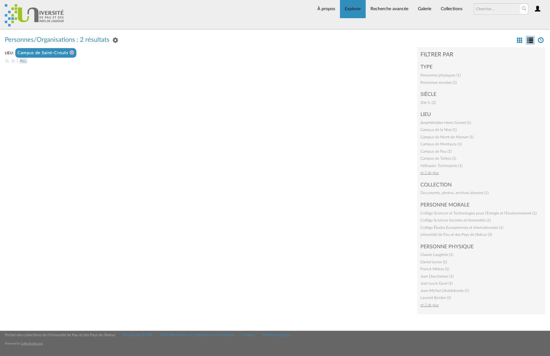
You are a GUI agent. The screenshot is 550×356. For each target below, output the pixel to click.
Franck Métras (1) (434, 269)
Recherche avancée (389, 9)
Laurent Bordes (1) (435, 298)
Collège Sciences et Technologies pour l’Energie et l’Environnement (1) (478, 213)
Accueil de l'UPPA (137, 335)
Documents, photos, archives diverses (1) (454, 193)
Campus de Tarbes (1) (438, 158)
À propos (326, 9)
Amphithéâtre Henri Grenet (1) (445, 123)
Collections (451, 9)
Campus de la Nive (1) (438, 130)
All (23, 61)
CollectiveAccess (32, 343)
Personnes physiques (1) (440, 75)
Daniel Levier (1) (433, 262)
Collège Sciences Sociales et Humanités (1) (455, 220)
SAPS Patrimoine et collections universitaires (197, 335)
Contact (248, 335)
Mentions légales (276, 335)
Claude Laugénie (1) (436, 255)
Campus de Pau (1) (436, 151)
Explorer (353, 9)
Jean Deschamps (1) (437, 276)
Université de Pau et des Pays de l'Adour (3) (456, 234)
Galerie (424, 9)
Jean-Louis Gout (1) (436, 283)
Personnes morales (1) (438, 82)
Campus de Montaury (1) (441, 144)
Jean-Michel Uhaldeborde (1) (444, 291)
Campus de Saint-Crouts (44, 53)
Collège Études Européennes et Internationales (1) (461, 227)
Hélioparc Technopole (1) (441, 166)
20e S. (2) (428, 103)
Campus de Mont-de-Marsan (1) (447, 137)
